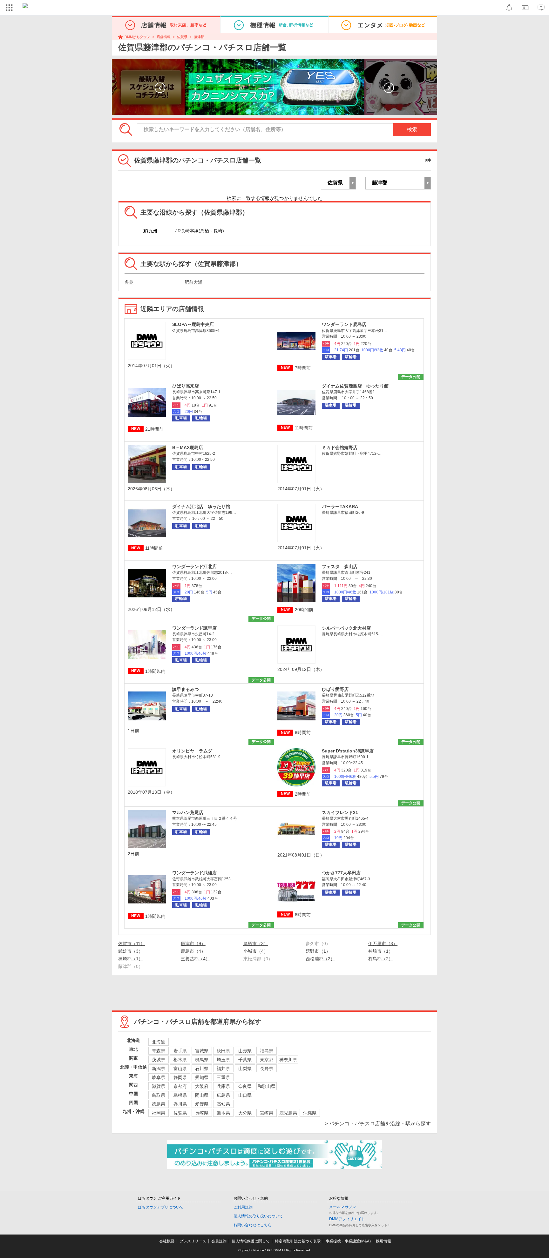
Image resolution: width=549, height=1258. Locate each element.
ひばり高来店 (185, 385)
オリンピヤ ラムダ (192, 750)
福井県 (223, 1068)
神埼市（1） (380, 951)
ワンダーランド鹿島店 (344, 324)
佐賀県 (182, 37)
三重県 (223, 1077)
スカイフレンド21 (340, 812)
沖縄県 (309, 1113)
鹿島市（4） (193, 951)
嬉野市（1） (318, 951)
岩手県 (180, 1050)
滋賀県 (158, 1086)
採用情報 (383, 1241)
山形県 (245, 1050)
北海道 (158, 1041)
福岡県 (158, 1113)
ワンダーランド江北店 (194, 566)
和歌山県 (266, 1086)
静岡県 (180, 1077)
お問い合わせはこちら (253, 1225)
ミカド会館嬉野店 (339, 447)
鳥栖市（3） (255, 943)
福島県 (266, 1050)
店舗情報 (164, 37)
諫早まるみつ (185, 689)
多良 (129, 282)
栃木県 (180, 1059)
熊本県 (223, 1113)
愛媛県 (201, 1104)
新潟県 (158, 1068)
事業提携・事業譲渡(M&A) (348, 1241)
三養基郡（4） (195, 959)
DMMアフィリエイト (347, 1219)
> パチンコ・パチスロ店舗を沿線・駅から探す (378, 1123)
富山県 (180, 1068)
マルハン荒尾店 (187, 812)
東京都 (266, 1059)
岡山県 (201, 1095)
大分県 (245, 1113)
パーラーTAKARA (340, 506)
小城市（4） (255, 951)
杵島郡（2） (380, 959)
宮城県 (201, 1050)
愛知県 (201, 1077)
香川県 (180, 1104)
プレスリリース (193, 1241)
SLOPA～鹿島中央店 (193, 324)
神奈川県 (288, 1059)
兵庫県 (223, 1086)
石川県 (201, 1068)
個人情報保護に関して (251, 1241)
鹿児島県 (288, 1113)
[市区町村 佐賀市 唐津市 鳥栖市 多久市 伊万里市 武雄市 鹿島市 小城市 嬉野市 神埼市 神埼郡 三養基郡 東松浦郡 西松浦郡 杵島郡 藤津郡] (398, 183)
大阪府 (201, 1086)
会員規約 (219, 1241)
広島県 (223, 1095)
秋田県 (223, 1050)
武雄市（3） (130, 951)
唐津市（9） (193, 943)
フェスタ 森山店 (339, 566)
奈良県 (245, 1086)
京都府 (180, 1086)
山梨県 (245, 1068)
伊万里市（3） (382, 943)
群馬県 (201, 1059)
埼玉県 (223, 1059)
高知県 (223, 1104)
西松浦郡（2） (320, 959)
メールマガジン (342, 1207)
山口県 (245, 1095)
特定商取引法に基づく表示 (298, 1241)
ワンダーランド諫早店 (194, 628)
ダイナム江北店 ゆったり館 (201, 506)
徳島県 (158, 1104)
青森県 (158, 1050)
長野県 (266, 1068)
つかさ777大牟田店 (341, 872)
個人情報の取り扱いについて (258, 1216)
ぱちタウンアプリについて (161, 1207)
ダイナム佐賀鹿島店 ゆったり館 (355, 385)
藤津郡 (199, 37)
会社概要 (166, 1241)
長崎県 (201, 1113)
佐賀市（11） (131, 943)
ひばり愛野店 (335, 689)
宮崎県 (266, 1113)
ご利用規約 (243, 1207)
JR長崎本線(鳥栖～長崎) (199, 230)
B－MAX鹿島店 (187, 447)
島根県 (180, 1095)
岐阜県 (158, 1077)
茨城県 (158, 1059)
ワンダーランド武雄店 (194, 872)
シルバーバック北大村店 (346, 628)
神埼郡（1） (130, 959)
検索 (412, 129)
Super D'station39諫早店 (348, 750)
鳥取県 (158, 1095)
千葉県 (245, 1059)
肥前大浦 (193, 282)
